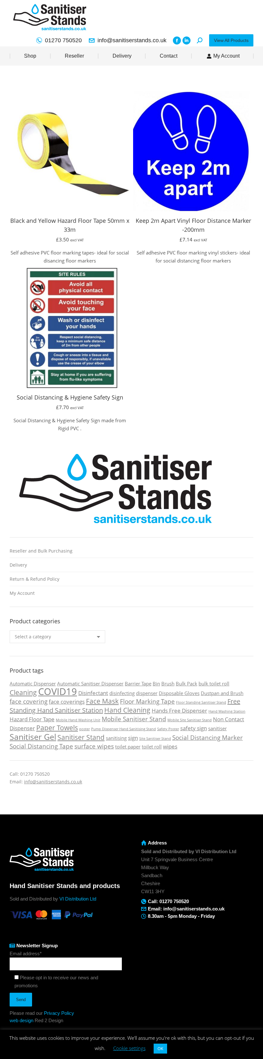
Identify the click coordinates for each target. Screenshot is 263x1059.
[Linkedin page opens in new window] (186, 40)
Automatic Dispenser (33, 683)
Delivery (18, 565)
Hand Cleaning (127, 710)
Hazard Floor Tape (32, 719)
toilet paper (127, 746)
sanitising (116, 738)
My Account (22, 593)
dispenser (146, 693)
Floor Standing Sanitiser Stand (201, 702)
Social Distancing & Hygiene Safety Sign (70, 397)
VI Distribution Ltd (77, 898)
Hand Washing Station (226, 711)
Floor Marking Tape (147, 701)
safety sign (193, 728)
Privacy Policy (59, 1013)
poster (84, 729)
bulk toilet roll (214, 683)
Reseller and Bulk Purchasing (41, 551)
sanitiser (217, 728)
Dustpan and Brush (222, 693)
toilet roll (152, 746)
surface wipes (94, 746)
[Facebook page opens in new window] (177, 40)
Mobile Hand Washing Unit (78, 720)
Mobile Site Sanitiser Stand (189, 720)
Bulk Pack (186, 683)
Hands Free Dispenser (179, 710)
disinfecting (122, 693)
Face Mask (102, 701)
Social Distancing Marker (207, 737)
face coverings (67, 701)
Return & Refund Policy (34, 579)
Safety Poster (168, 729)
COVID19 (57, 691)
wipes (170, 746)
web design (21, 1020)
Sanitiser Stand (81, 737)
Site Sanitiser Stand (155, 738)
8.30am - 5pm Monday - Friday (181, 916)
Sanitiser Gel (33, 736)
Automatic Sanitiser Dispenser (90, 683)
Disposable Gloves (179, 693)
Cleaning (23, 692)
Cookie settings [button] (129, 1048)
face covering (28, 701)
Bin (156, 683)
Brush (167, 683)
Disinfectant (93, 693)
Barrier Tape (138, 683)
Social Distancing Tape (41, 746)
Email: (155, 908)
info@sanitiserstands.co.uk (132, 40)
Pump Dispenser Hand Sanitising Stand (123, 729)
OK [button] (160, 1048)
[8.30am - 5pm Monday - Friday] (143, 916)
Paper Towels (57, 727)
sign (133, 737)
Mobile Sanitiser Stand (134, 719)
